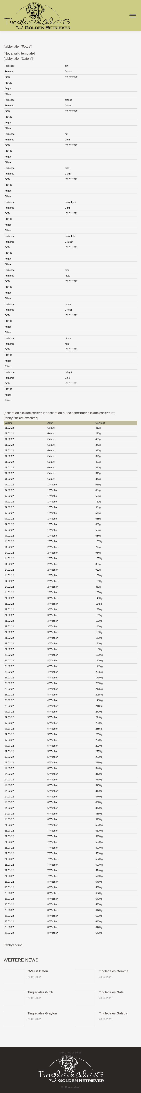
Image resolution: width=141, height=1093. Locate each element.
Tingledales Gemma (113, 971)
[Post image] (14, 977)
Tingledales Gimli (40, 992)
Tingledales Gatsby (113, 1013)
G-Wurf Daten (38, 971)
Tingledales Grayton (42, 1013)
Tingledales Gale (111, 992)
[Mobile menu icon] (132, 15)
